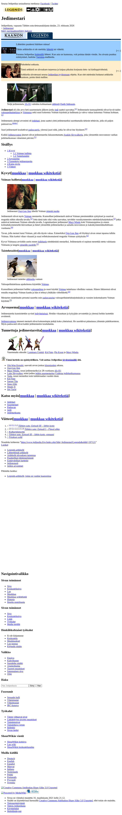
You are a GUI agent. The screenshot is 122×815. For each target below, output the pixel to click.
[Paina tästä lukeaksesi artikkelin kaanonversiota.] (13, 36)
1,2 (16, 425)
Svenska (11, 782)
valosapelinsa (37, 289)
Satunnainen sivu (15, 671)
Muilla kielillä (13, 624)
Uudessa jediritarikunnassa (67, 373)
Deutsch (11, 758)
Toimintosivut (13, 722)
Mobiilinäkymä (14, 811)
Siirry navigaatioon (10, 31)
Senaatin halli (13, 697)
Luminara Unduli (36, 352)
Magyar (10, 766)
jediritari (36, 120)
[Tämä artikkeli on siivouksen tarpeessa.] (11, 77)
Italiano (10, 769)
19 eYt (28, 104)
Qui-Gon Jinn (24, 211)
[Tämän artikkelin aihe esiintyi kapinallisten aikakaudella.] (37, 11)
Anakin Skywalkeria (73, 135)
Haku (4, 679)
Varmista (40, 57)
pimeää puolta (52, 211)
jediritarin (42, 241)
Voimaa (45, 284)
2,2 (16, 428)
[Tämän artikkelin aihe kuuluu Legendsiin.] (13, 11)
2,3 (19, 428)
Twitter (54, 3)
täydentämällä (69, 360)
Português (12, 777)
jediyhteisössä (41, 313)
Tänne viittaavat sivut (17, 717)
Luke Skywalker (15, 373)
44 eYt (58, 370)
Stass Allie (12, 384)
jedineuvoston (14, 135)
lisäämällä (39, 54)
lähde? (15, 123)
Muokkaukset (13, 641)
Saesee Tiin (12, 381)
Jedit (9, 410)
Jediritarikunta (13, 412)
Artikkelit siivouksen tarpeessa (21, 455)
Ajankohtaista (13, 666)
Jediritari (11, 402)
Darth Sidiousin (67, 104)
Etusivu (10, 658)
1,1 (13, 425)
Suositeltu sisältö (15, 663)
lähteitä (50, 49)
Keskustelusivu (14, 589)
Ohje (9, 674)
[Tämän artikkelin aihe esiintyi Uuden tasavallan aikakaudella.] (42, 11)
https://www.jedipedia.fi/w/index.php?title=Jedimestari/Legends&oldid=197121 (58, 442)
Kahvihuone (13, 660)
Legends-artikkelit (15, 450)
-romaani (31, 434)
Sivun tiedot (12, 730)
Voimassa (27, 112)
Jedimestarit (12, 463)
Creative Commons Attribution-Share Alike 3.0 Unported (66, 800)
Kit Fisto (49, 352)
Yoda (9, 376)
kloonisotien (50, 365)
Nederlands (12, 772)
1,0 (10, 425)
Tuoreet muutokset (16, 668)
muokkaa (19, 173)
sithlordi (56, 104)
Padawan (11, 407)
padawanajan (49, 297)
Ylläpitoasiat (13, 702)
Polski (10, 774)
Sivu (9, 586)
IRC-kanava (13, 705)
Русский (11, 780)
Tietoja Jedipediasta (16, 806)
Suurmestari (12, 404)
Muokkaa (11, 594)
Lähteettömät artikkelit (17, 452)
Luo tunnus (12, 643)
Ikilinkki (11, 727)
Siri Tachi (11, 389)
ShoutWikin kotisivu (16, 742)
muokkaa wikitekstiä (44, 173)
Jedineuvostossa (8, 321)
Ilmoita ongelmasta (16, 602)
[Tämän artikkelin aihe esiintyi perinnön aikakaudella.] (51, 11)
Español (11, 764)
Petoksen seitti (15, 437)
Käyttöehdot (13, 808)
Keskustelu (12, 638)
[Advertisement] (23, 524)
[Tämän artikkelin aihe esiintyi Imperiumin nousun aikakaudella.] (33, 11)
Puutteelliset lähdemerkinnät (20, 458)
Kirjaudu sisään (14, 646)
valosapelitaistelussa (10, 112)
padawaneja (33, 129)
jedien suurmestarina (45, 373)
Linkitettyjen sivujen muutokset (22, 719)
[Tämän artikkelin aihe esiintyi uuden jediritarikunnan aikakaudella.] (46, 11)
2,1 (13, 428)
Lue (9, 591)
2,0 (10, 428)
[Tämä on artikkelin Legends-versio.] (40, 36)
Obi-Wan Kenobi (15, 365)
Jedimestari (8, 28)
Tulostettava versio (16, 725)
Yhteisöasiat (13, 700)
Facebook (45, 3)
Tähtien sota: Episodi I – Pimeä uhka (42, 429)
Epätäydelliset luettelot (17, 460)
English (10, 761)
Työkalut (11, 621)
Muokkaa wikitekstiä (17, 597)
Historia (11, 599)
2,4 (22, 428)
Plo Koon (58, 352)
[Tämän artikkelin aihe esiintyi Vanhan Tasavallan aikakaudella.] (28, 11)
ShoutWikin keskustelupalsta (20, 747)
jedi (56, 109)
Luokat (4, 445)
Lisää (9, 619)
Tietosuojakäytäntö (16, 803)
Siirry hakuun (25, 31)
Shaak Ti (11, 386)
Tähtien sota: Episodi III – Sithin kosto (36, 426)
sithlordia (30, 279)
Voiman (28, 216)
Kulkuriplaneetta (17, 432)
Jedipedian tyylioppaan (59, 74)
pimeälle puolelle (28, 245)
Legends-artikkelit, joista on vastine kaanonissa (29, 476)
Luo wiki (11, 744)
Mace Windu (74, 222)
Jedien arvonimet (15, 466)
